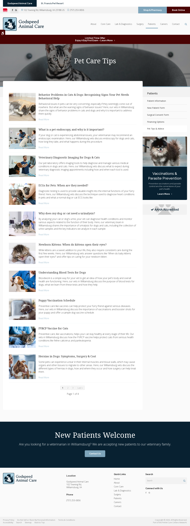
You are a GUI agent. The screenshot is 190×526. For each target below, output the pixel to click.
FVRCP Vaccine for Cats (53, 328)
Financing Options (155, 121)
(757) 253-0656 (77, 10)
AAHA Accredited (167, 209)
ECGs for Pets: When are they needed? (63, 185)
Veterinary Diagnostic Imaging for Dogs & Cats (69, 157)
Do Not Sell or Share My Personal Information (36, 520)
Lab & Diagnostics (123, 24)
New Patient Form (156, 107)
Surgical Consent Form (158, 114)
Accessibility (8, 522)
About (93, 24)
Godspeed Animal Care (19, 3)
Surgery (140, 24)
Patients (152, 24)
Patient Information (156, 100)
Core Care (105, 24)
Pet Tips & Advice (155, 128)
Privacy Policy (8, 520)
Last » (80, 387)
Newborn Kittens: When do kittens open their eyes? (73, 244)
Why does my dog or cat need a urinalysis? (67, 213)
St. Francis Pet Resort (52, 3)
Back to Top (40, 522)
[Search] (184, 480)
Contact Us (95, 453)
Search (19, 522)
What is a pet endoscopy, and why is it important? (71, 129)
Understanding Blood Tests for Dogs (62, 272)
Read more (44, 119)
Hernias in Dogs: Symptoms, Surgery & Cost (67, 356)
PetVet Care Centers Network (174, 522)
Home (117, 478)
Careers (164, 24)
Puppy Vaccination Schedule (57, 300)
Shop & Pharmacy (152, 10)
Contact (176, 24)
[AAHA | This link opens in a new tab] (6, 10)
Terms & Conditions (66, 520)
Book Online (178, 10)
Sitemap (28, 522)
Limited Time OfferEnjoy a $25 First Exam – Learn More (94, 39)
